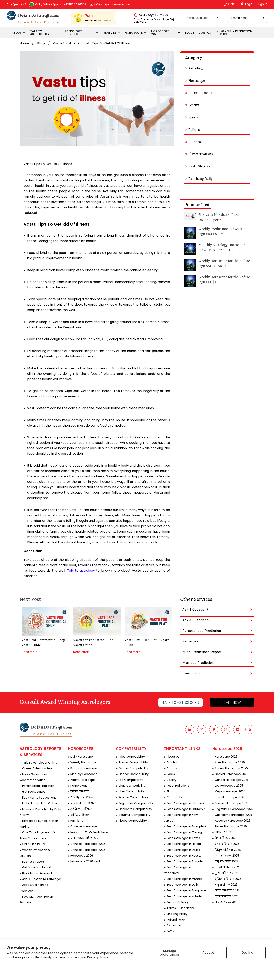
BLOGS (189, 33)
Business (195, 142)
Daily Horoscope (81, 757)
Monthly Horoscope (83, 774)
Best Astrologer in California (186, 809)
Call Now (232, 702)
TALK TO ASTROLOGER (39, 32)
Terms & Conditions (181, 908)
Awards (172, 768)
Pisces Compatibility (133, 821)
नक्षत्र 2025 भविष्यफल (84, 838)
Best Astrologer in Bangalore (186, 890)
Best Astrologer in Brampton (186, 826)
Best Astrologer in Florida (184, 844)
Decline (247, 952)
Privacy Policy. (98, 957)
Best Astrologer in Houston (185, 856)
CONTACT (205, 33)
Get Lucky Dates (33, 792)
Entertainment (200, 93)
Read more (29, 652)
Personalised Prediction (201, 631)
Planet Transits (200, 154)
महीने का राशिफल (81, 809)
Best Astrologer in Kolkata (184, 896)
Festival (194, 105)
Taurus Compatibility (133, 762)
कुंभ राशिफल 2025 (226, 896)
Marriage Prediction (198, 663)
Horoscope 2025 (226, 757)
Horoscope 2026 (81, 856)
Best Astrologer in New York (185, 803)
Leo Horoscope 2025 (229, 786)
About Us (173, 757)
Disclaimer (174, 925)
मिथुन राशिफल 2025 (228, 850)
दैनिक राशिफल (79, 791)
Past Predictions (178, 786)
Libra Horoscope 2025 (230, 797)
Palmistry (76, 821)
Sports (193, 117)
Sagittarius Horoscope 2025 (234, 809)
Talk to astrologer (180, 702)
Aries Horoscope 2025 (230, 762)
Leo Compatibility (131, 780)
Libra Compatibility (132, 791)
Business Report (33, 862)
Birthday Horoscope (84, 768)
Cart (231, 4)
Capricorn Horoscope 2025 (233, 815)
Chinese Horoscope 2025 (87, 844)
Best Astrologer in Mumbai (185, 879)
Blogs (41, 43)
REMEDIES (109, 33)
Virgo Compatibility (132, 786)
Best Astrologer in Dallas (183, 850)
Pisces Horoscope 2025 (231, 826)
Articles (172, 762)
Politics (194, 130)
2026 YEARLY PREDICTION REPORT (234, 32)
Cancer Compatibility (134, 774)
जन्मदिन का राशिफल (83, 803)
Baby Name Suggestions (39, 797)
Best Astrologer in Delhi (183, 885)
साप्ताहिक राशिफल (82, 797)
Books (171, 774)
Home (24, 43)
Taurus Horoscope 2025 (231, 768)
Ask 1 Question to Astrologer (41, 879)
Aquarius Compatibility (134, 815)
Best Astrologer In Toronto (185, 861)
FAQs (170, 931)
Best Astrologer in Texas (183, 838)
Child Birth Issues (34, 844)
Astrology (195, 68)
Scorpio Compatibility (134, 797)
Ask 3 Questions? (196, 620)
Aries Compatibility (132, 757)
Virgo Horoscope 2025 (230, 791)
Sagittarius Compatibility (136, 803)
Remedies (190, 641)
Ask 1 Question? (195, 609)
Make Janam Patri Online (39, 803)
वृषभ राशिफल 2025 (227, 844)
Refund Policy (176, 920)
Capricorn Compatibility (135, 809)
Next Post (30, 599)
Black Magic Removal (37, 873)
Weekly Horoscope (83, 762)
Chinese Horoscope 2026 (87, 850)
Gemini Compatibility (133, 768)
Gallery (171, 780)
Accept (208, 952)
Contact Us (175, 797)
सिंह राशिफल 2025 (226, 861)
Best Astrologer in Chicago (185, 832)
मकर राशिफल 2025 (227, 890)
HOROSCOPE (134, 33)
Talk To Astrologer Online (39, 763)
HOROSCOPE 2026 (160, 32)
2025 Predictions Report (201, 652)
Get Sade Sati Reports (37, 867)
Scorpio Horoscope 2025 (232, 803)
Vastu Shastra (64, 43)
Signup (262, 4)
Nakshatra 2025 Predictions (89, 832)
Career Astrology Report (39, 768)
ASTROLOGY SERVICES (73, 32)
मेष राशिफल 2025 (226, 838)
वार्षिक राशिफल (80, 815)
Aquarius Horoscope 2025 (232, 821)
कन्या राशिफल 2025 (228, 867)
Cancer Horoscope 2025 (232, 780)
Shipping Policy (177, 914)
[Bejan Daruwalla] (33, 18)
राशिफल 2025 (224, 832)
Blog (170, 791)
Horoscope (196, 81)
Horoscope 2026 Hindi (85, 861)
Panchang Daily (200, 179)
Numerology (78, 786)
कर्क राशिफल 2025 (227, 856)
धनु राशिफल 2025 (226, 885)
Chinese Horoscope (84, 826)
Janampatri (191, 673)
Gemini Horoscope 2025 (231, 774)
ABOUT (17, 33)
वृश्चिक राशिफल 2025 (228, 879)
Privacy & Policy (178, 902)
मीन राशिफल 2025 (226, 902)
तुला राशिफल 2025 (227, 873)
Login (248, 4)
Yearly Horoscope (82, 780)
